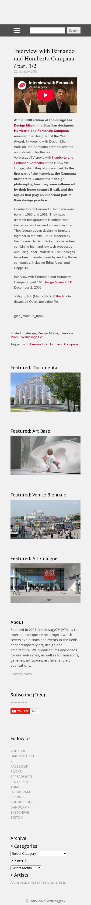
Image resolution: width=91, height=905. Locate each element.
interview (66, 333)
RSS (13, 746)
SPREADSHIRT (21, 777)
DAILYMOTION (22, 756)
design (31, 333)
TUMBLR (17, 787)
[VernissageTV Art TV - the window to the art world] (33, 12)
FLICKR (16, 771)
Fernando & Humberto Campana (54, 344)
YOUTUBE (18, 751)
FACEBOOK (19, 766)
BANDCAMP (20, 807)
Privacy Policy (21, 674)
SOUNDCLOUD (22, 802)
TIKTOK (16, 817)
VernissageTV (31, 337)
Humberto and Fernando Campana (41, 131)
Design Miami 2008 (58, 282)
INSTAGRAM (20, 792)
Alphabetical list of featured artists (38, 882)
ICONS (15, 797)
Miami (14, 337)
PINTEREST (19, 782)
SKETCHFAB (19, 812)
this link (61, 296)
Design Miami (24, 125)
